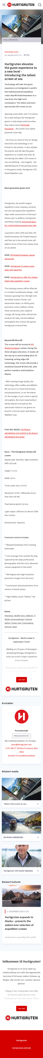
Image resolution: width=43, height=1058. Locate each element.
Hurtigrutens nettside (21, 1047)
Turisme (28, 619)
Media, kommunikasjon (15, 619)
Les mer (21, 679)
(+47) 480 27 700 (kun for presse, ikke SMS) (21, 750)
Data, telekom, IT (28, 615)
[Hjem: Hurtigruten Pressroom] (20, 4)
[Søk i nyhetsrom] (40, 5)
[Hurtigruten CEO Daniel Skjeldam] (21, 856)
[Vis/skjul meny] (3, 5)
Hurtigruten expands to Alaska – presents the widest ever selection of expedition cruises (19, 923)
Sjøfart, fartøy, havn (13, 623)
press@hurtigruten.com (21, 744)
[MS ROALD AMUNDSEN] (21, 822)
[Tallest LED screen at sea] (21, 789)
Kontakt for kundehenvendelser (21, 755)
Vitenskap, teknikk (12, 615)
